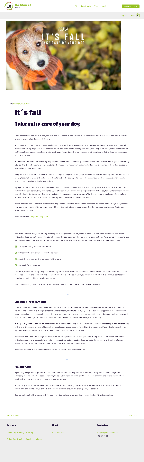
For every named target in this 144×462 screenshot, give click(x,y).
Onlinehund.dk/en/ (21, 104)
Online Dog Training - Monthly (20, 432)
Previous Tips (12, 415)
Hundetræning (23, 5)
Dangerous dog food (39, 217)
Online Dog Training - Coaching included (24, 439)
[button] (76, 6)
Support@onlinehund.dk (107, 432)
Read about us (58, 432)
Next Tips (134, 415)
